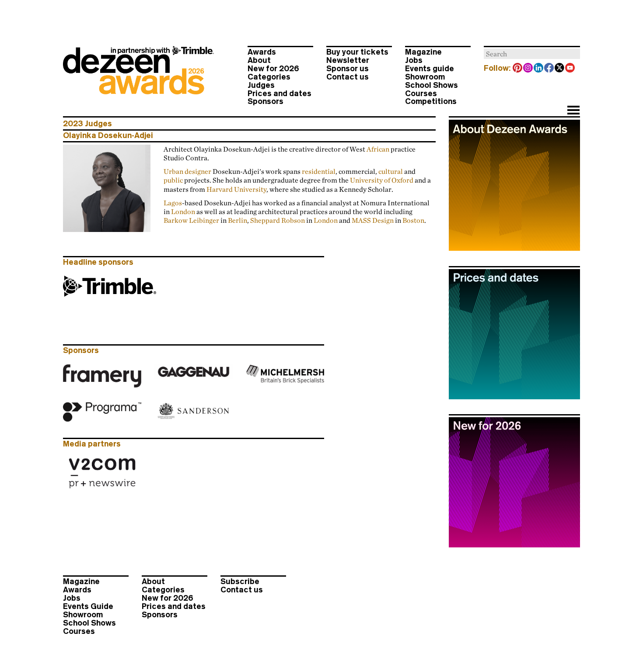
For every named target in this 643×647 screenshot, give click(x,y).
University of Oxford (381, 180)
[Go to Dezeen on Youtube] (570, 68)
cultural (390, 171)
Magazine (423, 52)
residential (318, 171)
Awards (262, 52)
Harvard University (236, 189)
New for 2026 (273, 69)
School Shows (431, 85)
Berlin (237, 220)
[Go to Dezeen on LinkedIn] (539, 68)
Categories (269, 77)
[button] (573, 111)
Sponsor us (347, 69)
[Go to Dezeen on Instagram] (528, 68)
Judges (261, 85)
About (259, 60)
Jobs (414, 60)
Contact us (347, 77)
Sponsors (265, 101)
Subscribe (239, 581)
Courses (421, 93)
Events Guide (88, 606)
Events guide (429, 69)
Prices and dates (279, 93)
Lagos (173, 202)
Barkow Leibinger (191, 220)
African (378, 149)
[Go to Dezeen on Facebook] (549, 68)
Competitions (431, 101)
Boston (413, 220)
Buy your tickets (357, 52)
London (183, 211)
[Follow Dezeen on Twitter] (560, 68)
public (173, 180)
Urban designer (187, 171)
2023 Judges (87, 124)
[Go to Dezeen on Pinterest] (518, 68)
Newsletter (347, 60)
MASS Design (373, 220)
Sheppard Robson (277, 220)
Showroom (425, 77)
